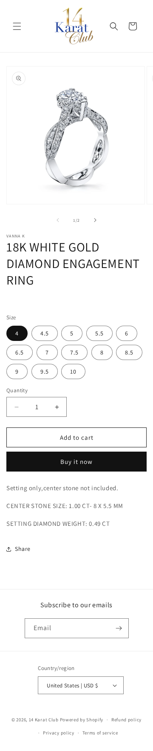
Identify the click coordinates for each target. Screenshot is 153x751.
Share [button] (23, 549)
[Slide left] (57, 220)
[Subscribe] (119, 628)
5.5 (99, 333)
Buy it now (76, 462)
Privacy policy (58, 733)
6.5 (19, 352)
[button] (17, 26)
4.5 (44, 333)
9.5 (44, 371)
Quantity (17, 390)
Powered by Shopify (82, 720)
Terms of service (100, 733)
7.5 (74, 352)
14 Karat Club (44, 720)
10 (73, 371)
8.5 (129, 352)
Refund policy (126, 720)
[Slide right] (95, 220)
